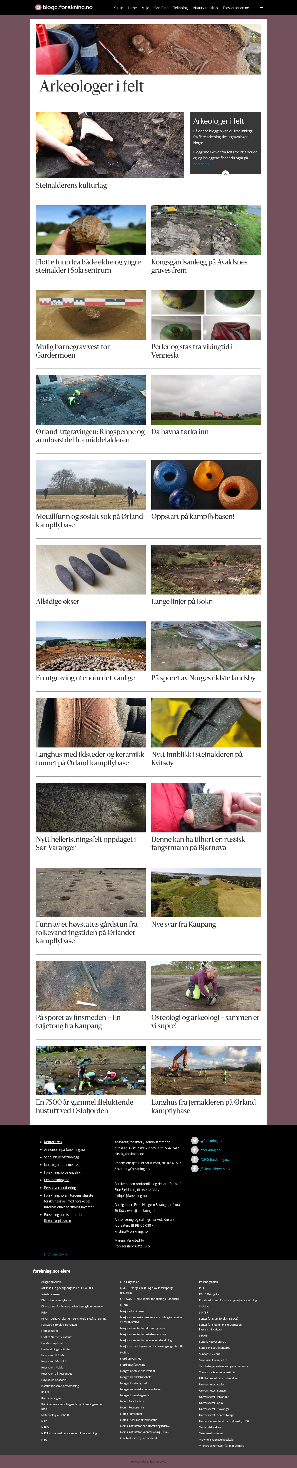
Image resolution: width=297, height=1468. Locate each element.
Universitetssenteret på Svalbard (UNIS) (224, 1421)
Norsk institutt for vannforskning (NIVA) (144, 1432)
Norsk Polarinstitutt (132, 1401)
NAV (44, 1421)
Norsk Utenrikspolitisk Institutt (138, 1420)
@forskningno (211, 1140)
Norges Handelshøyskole (135, 1377)
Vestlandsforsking (210, 1427)
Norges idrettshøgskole (134, 1395)
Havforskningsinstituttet (55, 1349)
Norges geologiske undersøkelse (140, 1389)
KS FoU (45, 1392)
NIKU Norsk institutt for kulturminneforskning (69, 1433)
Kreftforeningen (51, 1398)
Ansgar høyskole (51, 1282)
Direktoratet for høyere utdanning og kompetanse (72, 1306)
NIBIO (45, 1427)
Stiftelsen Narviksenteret (214, 1347)
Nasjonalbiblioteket (132, 1311)
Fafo (44, 1312)
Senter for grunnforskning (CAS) (218, 1318)
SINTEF (203, 1312)
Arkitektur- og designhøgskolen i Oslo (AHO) (68, 1288)
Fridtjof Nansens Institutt (56, 1337)
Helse (132, 7)
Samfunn (161, 7)
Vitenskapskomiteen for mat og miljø (221, 1445)
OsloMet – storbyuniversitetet (138, 1438)
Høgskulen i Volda (52, 1367)
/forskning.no (210, 1150)
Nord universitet (130, 1358)
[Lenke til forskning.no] (68, 5)
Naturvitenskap (205, 7)
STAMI (203, 1335)
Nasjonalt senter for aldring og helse (142, 1328)
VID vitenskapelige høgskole (216, 1439)
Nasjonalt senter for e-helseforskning (143, 1334)
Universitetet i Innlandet (214, 1396)
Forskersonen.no (236, 7)
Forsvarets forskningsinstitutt (59, 1324)
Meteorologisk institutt (55, 1415)
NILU (44, 1439)
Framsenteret (49, 1330)
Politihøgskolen (208, 1282)
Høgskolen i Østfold (53, 1361)
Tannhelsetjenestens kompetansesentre (223, 1366)
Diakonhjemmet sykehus (56, 1300)
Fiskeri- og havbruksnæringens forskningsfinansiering (73, 1318)
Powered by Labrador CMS (148, 1462)
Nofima (125, 1352)
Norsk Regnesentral (132, 1407)
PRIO (202, 1288)
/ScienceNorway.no (215, 1168)
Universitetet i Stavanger (214, 1409)
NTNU (124, 1305)
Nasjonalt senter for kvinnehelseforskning (146, 1340)
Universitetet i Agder (211, 1384)
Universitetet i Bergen (212, 1390)
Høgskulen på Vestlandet (56, 1373)
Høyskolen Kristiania (54, 1380)
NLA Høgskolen (129, 1282)
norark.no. (201, 163)
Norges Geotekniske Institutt (137, 1371)
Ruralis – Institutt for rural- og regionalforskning (228, 1300)
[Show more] (225, 173)
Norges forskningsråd (133, 1383)
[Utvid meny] (261, 7)
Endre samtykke (56, 1254)
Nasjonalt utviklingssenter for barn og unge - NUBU (151, 1346)
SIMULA (204, 1306)
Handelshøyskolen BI (54, 1343)
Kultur (118, 7)
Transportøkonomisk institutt (217, 1372)
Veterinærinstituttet (211, 1433)
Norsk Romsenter (131, 1413)
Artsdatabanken (51, 1294)
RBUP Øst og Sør (209, 1294)
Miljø (145, 7)
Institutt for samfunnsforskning (60, 1386)
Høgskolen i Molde (52, 1355)
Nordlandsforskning (132, 1364)
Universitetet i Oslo (211, 1403)
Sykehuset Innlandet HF (213, 1360)
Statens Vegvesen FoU (212, 1341)
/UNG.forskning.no (214, 1159)
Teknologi (181, 7)
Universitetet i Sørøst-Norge (216, 1415)
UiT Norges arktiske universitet (218, 1378)
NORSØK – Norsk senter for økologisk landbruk (149, 1298)
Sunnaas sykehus (209, 1354)
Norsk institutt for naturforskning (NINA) (145, 1426)
